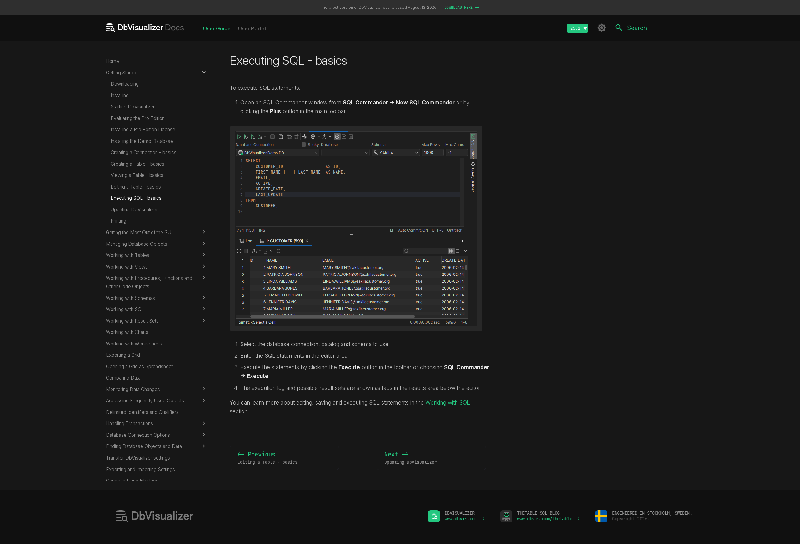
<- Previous (268, 457)
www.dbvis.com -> (465, 518)
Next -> (410, 457)
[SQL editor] (264, 517)
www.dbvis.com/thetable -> (548, 518)
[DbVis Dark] (601, 27)
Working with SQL (447, 402)
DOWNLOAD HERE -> (461, 7)
